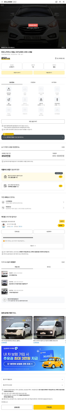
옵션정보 (12, 82)
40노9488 (10, 2)
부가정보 (54, 82)
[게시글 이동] (33, 274)
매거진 (49, 267)
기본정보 (33, 82)
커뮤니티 (17, 267)
